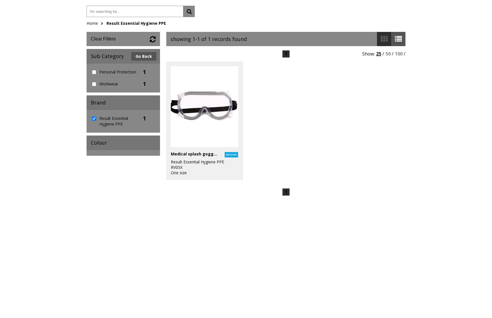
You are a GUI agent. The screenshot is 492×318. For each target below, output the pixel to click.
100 (399, 54)
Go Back (144, 56)
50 (388, 54)
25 (378, 54)
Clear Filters (103, 38)
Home (92, 23)
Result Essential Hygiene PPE (136, 23)
